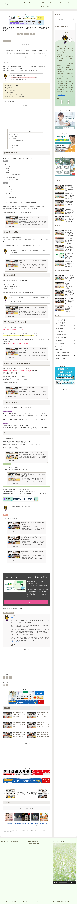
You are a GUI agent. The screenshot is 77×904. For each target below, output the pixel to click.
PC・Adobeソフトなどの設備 (16, 140)
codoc (48, 62)
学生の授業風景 (12, 138)
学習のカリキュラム (13, 134)
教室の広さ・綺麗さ (13, 136)
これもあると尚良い (13, 145)
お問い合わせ (17, 901)
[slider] (63, 882)
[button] (32, 34)
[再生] (54, 882)
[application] (64, 863)
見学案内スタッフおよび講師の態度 (17, 143)
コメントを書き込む (26, 808)
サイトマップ (9, 901)
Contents (24, 131)
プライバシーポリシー (27, 901)
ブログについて (37, 901)
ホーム (3, 901)
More (12, 617)
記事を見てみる (26, 602)
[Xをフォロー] (12, 645)
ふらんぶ (38, 62)
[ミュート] (71, 882)
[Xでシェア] (20, 34)
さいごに (11, 147)
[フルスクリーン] (74, 882)
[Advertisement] (26, 117)
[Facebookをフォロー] (14, 645)
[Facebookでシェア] (26, 34)
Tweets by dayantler (32, 843)
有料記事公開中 (16, 641)
